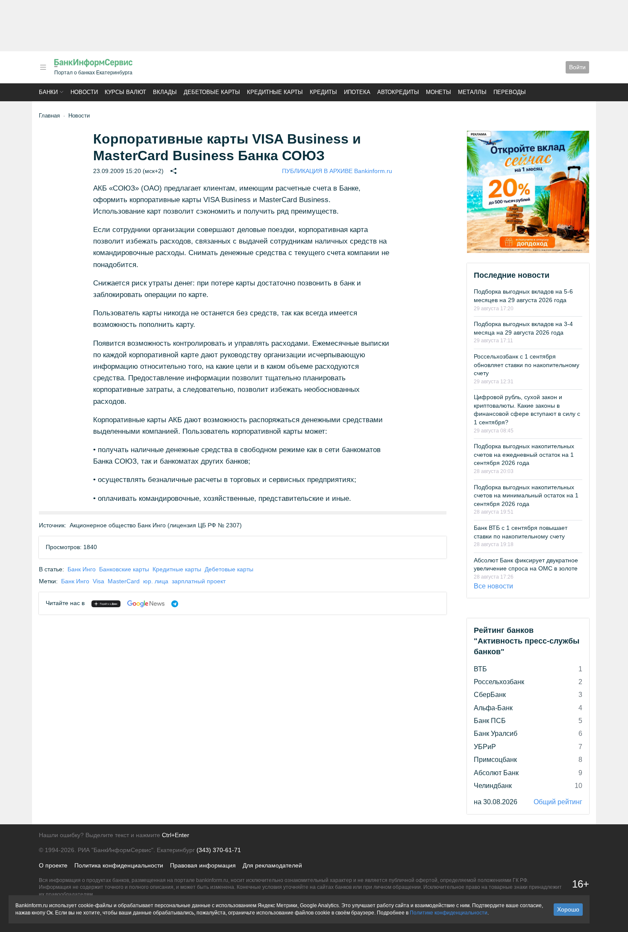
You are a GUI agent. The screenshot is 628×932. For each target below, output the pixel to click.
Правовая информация (203, 865)
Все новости (493, 586)
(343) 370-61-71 (219, 850)
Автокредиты (398, 92)
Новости (84, 92)
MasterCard (124, 581)
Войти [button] (577, 67)
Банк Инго (81, 569)
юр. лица (155, 581)
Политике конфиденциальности (448, 913)
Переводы (509, 92)
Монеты (438, 92)
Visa (98, 581)
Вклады (165, 92)
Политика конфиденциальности (118, 865)
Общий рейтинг (558, 802)
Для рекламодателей (272, 865)
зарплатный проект (199, 581)
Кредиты (323, 92)
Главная (49, 115)
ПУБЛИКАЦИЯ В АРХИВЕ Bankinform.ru (337, 171)
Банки (48, 92)
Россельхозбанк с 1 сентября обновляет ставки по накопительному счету (526, 364)
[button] (43, 67)
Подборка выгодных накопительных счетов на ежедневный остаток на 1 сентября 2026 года (524, 454)
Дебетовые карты (212, 92)
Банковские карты (124, 569)
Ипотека (357, 92)
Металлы (472, 92)
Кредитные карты (275, 92)
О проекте (53, 865)
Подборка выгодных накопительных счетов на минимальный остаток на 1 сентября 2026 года (526, 495)
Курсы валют (125, 92)
